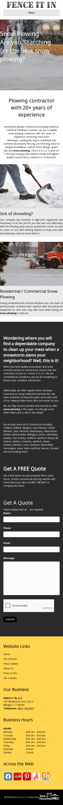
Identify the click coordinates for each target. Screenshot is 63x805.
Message (9, 558)
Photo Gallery (10, 663)
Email (7, 543)
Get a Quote (10, 678)
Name (8, 513)
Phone (8, 528)
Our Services (10, 658)
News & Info (10, 673)
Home (6, 654)
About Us (8, 668)
